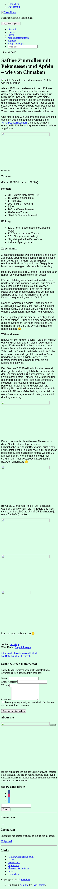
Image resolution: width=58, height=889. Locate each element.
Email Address (9, 681)
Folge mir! (6, 841)
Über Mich (13, 4)
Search (6, 809)
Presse (11, 35)
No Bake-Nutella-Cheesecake (16, 656)
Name (5, 678)
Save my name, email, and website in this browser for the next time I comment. (28, 704)
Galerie (11, 32)
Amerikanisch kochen (14, 122)
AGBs (11, 859)
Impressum (13, 865)
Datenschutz (14, 6)
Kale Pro (25, 879)
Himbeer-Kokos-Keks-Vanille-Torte (19, 653)
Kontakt (12, 40)
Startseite (12, 29)
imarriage (14, 644)
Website (5, 685)
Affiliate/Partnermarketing (21, 856)
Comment (6, 699)
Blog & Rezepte (16, 43)
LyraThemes (38, 885)
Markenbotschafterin (18, 37)
